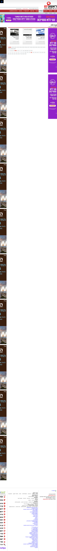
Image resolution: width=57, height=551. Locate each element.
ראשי (55, 10)
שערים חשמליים (34, 508)
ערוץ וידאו (29, 506)
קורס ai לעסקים (25, 505)
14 (33, 52)
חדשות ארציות (31, 496)
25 (16, 53)
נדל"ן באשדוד (35, 523)
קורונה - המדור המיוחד (33, 504)
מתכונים (36, 519)
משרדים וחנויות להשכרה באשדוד (31, 536)
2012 (15, 47)
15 (35, 52)
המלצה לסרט (35, 510)
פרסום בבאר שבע (34, 536)
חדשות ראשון (35, 495)
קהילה (41, 10)
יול (21, 50)
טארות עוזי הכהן (25, 502)
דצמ (31, 50)
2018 (31, 47)
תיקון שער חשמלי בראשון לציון (32, 520)
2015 (23, 47)
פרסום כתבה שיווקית (34, 546)
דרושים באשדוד (35, 539)
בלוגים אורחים (17, 502)
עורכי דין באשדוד (34, 542)
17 (38, 52)
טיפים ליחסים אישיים (34, 512)
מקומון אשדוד (35, 521)
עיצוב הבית (36, 515)
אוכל (37, 10)
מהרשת (32, 10)
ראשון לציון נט (35, 506)
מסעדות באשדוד (34, 531)
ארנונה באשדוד (35, 541)
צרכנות (29, 493)
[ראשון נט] (54, 490)
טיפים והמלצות (13, 10)
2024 (9, 48)
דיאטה (36, 517)
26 (18, 53)
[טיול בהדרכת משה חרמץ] (28, 29)
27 (20, 53)
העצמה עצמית (35, 512)
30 (25, 53)
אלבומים (36, 497)
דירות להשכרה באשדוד (33, 533)
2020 (36, 47)
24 (14, 53)
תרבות (45, 10)
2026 (14, 48)
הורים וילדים (35, 520)
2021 (39, 47)
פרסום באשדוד (35, 544)
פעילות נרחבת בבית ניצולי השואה (15, 37)
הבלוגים (36, 501)
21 (8, 53)
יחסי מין (36, 518)
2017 (28, 47)
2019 (34, 47)
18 (40, 52)
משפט (36, 496)
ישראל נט (36, 522)
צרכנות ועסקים (12, 506)
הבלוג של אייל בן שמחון (33, 502)
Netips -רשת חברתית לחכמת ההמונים (30, 509)
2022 (41, 47)
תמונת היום (20, 498)
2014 (21, 47)
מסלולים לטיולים (35, 513)
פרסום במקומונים (34, 528)
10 (25, 52)
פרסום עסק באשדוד (34, 534)
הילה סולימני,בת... (41, 38)
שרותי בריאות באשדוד (33, 537)
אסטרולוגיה (24, 493)
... (18, 40)
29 (23, 53)
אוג (23, 50)
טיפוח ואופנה (35, 516)
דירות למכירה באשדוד (33, 532)
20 (44, 52)
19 (42, 52)
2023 (44, 47)
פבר (11, 50)
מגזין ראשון (35, 492)
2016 (26, 47)
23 (12, 53)
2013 (18, 47)
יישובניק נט (35, 528)
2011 (13, 47)
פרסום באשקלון (35, 535)
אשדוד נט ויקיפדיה (34, 545)
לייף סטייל (26, 10)
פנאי (37, 493)
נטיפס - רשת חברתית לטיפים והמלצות (31, 525)
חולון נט (36, 547)
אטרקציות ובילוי (27, 503)
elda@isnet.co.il (46, 499)
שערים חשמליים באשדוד (33, 543)
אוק (27, 50)
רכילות (36, 498)
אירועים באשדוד (35, 538)
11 (27, 52)
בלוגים (20, 10)
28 (21, 53)
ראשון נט (55, 26)
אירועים (28, 498)
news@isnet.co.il (51, 495)
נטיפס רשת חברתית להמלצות (32, 507)
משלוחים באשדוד (34, 530)
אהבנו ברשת (23, 506)
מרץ (13, 50)
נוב (29, 50)
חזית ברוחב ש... (29, 38)
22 (10, 53)
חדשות (50, 10)
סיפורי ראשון (15, 493)
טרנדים (36, 503)
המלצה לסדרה (35, 511)
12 (29, 52)
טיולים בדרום (35, 514)
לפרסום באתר (18, 8)
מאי (18, 50)
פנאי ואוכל (18, 506)
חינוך (55, 13)
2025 (12, 48)
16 (37, 52)
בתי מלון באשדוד (34, 527)
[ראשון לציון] (48, 9)
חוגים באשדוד (35, 540)
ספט (26, 50)
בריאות (32, 503)
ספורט (46, 13)
